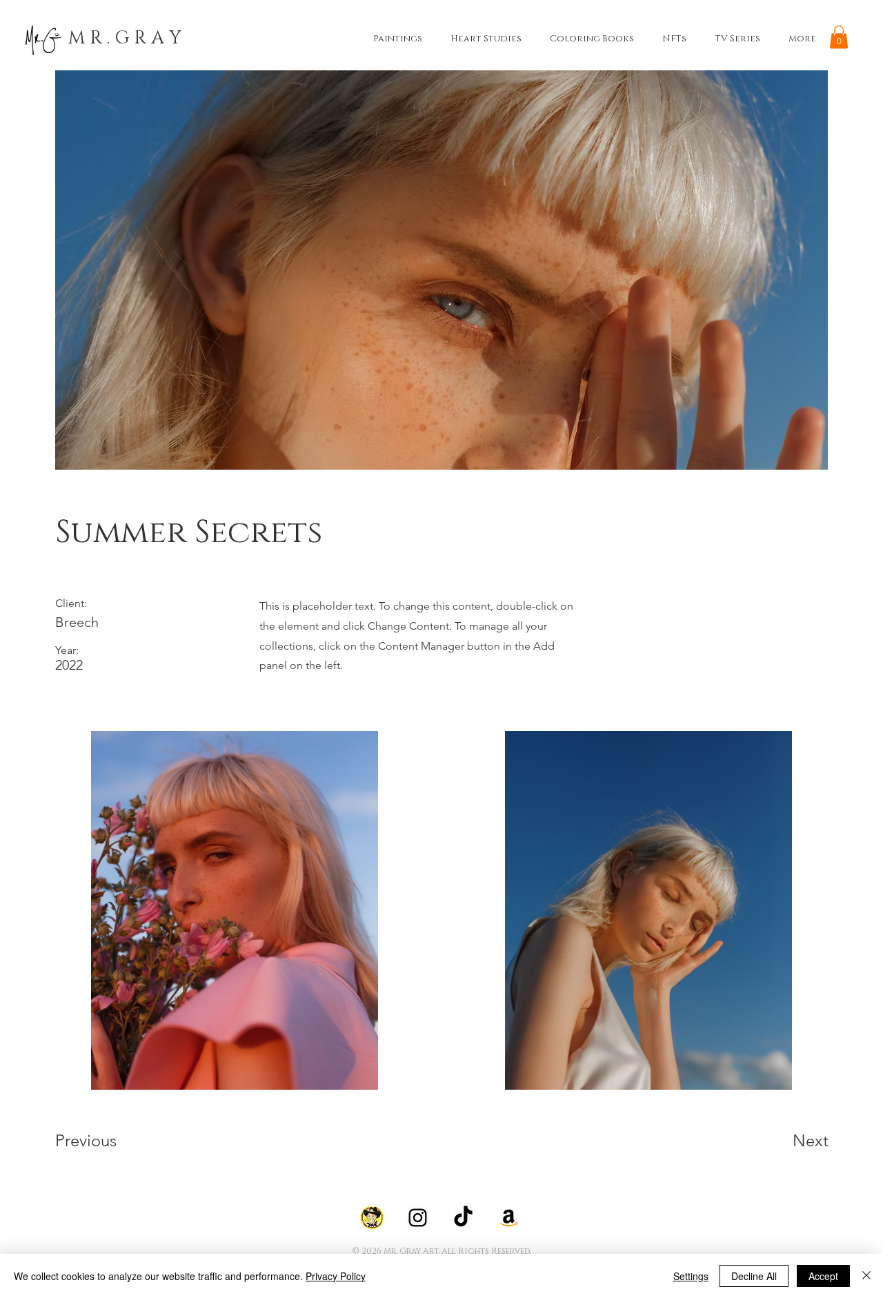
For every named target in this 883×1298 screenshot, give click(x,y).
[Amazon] (509, 1218)
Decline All (754, 1276)
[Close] (866, 1276)
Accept (823, 1276)
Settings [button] (690, 1276)
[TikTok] (463, 1218)
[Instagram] (418, 1218)
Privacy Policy (336, 1276)
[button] (839, 37)
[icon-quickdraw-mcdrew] (372, 1218)
